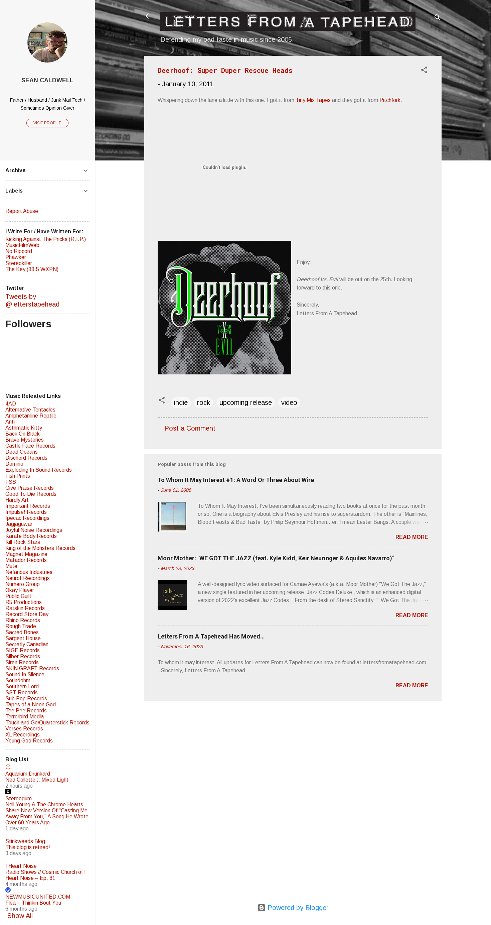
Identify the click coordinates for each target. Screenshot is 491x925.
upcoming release (245, 402)
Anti (10, 422)
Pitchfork (389, 100)
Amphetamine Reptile (30, 416)
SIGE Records (22, 650)
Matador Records (26, 560)
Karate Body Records (31, 536)
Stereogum (18, 798)
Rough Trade (20, 626)
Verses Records (24, 728)
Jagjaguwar (18, 524)
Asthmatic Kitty (23, 428)
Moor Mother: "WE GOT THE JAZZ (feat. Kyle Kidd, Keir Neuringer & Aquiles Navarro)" (276, 558)
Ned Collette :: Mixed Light (36, 780)
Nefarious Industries (28, 572)
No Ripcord (18, 251)
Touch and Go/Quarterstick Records (47, 722)
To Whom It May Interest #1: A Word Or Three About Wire (236, 479)
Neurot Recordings (27, 578)
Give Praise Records (29, 488)
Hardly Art (17, 500)
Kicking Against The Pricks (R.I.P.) (45, 239)
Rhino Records (22, 620)
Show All (20, 915)
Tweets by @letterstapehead (32, 300)
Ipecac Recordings (27, 518)
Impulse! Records (26, 512)
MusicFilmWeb (22, 245)
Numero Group (22, 584)
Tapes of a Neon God (30, 704)
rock (203, 402)
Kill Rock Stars (22, 542)
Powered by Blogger (297, 907)
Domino (14, 464)
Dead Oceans (21, 452)
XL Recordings (22, 734)
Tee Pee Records (26, 710)
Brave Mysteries (24, 440)
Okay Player (19, 590)
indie (181, 402)
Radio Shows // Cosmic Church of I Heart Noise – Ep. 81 (45, 875)
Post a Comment (189, 428)
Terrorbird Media (24, 716)
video (289, 402)
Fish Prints (17, 476)
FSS (10, 482)
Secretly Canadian (26, 644)
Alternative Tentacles (30, 410)
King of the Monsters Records (40, 548)
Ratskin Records (25, 608)
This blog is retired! (27, 847)
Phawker (15, 257)
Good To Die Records (30, 494)
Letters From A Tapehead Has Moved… (211, 636)
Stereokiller (18, 263)
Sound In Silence (24, 674)
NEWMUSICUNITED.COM (37, 897)
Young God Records (29, 740)
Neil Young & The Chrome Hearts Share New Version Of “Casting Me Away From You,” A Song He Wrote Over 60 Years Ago (47, 813)
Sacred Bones (22, 632)
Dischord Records (26, 458)
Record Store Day (26, 614)
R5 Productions (23, 602)
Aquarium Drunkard (27, 774)
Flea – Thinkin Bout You (33, 903)
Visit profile (47, 123)
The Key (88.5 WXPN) (31, 269)
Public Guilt (18, 596)
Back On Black (22, 434)
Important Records (27, 506)
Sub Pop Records (26, 698)
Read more (411, 537)
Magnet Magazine (26, 554)
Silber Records (22, 656)
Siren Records (22, 662)
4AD (10, 404)
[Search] (438, 18)
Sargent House (23, 638)
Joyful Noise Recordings (33, 530)
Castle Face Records (30, 446)
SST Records (21, 692)
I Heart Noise (21, 866)
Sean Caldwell (47, 80)
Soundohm (17, 680)
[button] (424, 71)
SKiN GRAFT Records (32, 668)
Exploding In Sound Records (38, 470)
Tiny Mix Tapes (313, 100)
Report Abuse (21, 211)
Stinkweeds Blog (25, 841)
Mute (11, 566)
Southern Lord (22, 686)
